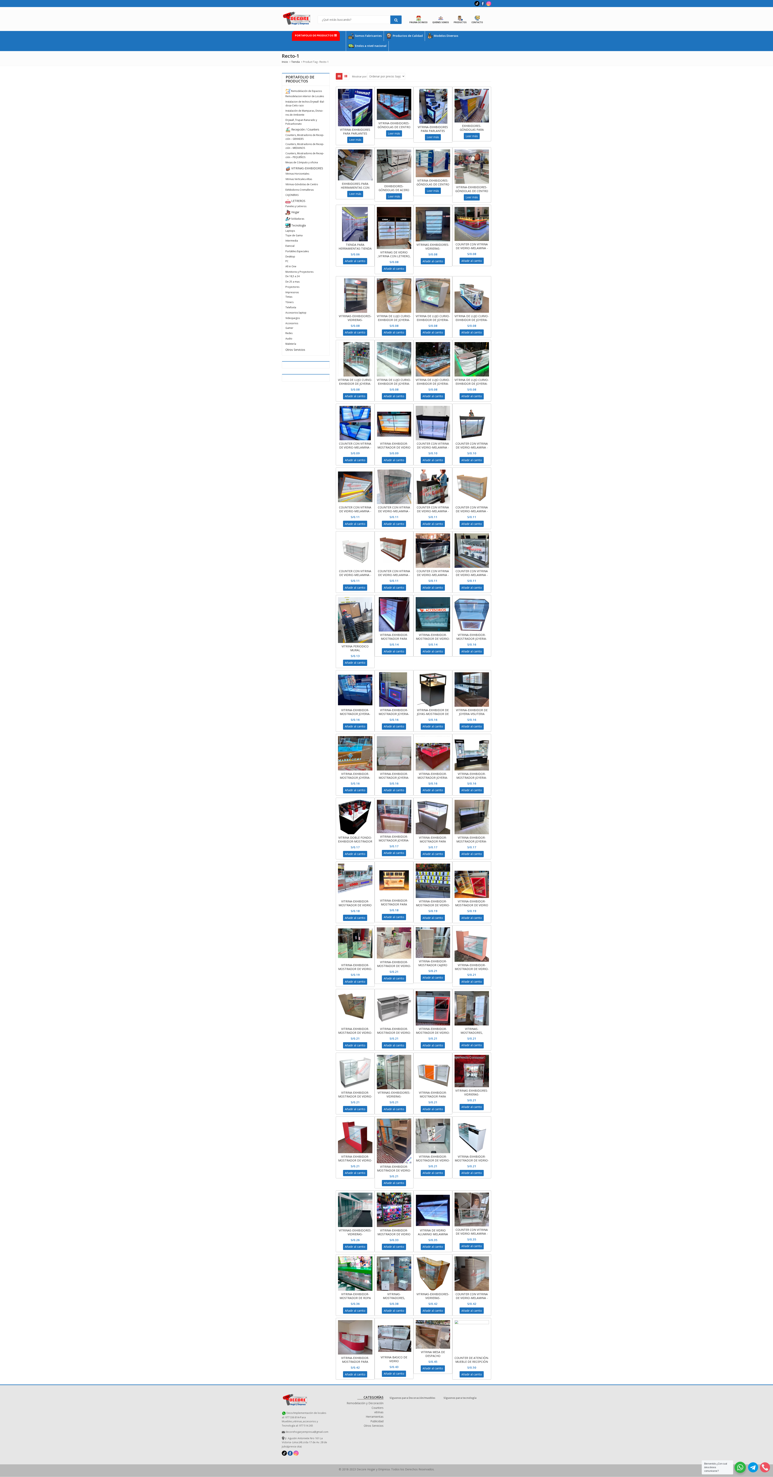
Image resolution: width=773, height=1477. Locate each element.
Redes (288, 333)
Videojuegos (292, 318)
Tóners (289, 302)
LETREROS (297, 201)
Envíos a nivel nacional (370, 46)
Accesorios (291, 323)
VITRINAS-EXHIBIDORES (306, 168)
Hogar (294, 212)
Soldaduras (297, 218)
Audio (288, 338)
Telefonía (290, 307)
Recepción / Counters (304, 129)
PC (286, 261)
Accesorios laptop (295, 312)
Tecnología (298, 225)
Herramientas (374, 1416)
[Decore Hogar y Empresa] (295, 1399)
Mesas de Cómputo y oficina (301, 162)
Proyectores (292, 287)
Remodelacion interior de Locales (304, 96)
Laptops (290, 230)
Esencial (290, 246)
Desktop (290, 256)
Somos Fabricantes (368, 36)
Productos (460, 22)
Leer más (355, 140)
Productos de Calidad (407, 36)
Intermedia (291, 240)
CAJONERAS (292, 195)
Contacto (477, 22)
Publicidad (376, 1421)
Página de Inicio (418, 22)
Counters (377, 1408)
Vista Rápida (357, 129)
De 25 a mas (292, 281)
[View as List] (345, 76)
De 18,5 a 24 (292, 276)
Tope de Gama (294, 235)
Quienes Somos (440, 22)
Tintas (288, 296)
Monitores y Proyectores (299, 272)
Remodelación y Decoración (365, 1403)
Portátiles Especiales (297, 251)
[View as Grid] (339, 76)
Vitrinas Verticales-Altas (298, 179)
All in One (290, 266)
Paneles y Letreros (295, 206)
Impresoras (292, 292)
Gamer (289, 328)
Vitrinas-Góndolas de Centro (301, 184)
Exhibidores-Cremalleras (299, 189)
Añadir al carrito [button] (355, 261)
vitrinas (378, 1412)
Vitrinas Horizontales (297, 173)
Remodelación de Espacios (306, 91)
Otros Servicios (295, 350)
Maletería (290, 344)
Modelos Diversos (445, 36)
